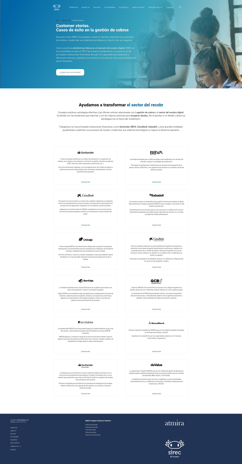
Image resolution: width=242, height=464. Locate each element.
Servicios (96, 7)
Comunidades (109, 7)
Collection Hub (154, 7)
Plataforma (73, 7)
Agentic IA (86, 7)
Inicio (58, 20)
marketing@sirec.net (22, 420)
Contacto (169, 7)
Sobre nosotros (138, 7)
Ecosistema (123, 7)
